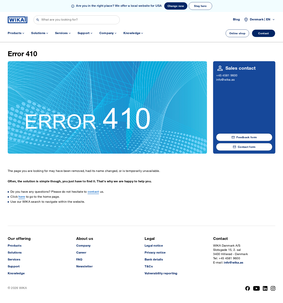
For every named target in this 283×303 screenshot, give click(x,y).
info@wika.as (225, 80)
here (21, 197)
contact (93, 192)
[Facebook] (247, 288)
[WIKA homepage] (17, 20)
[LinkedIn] (265, 288)
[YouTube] (256, 288)
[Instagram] (273, 288)
